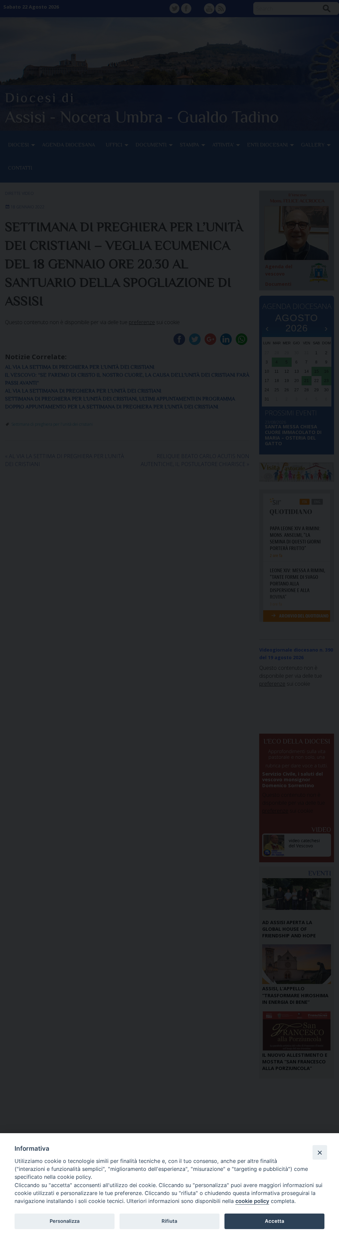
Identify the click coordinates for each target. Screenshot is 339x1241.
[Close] (320, 1152)
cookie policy (252, 1201)
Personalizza (64, 1221)
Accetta (274, 1221)
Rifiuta (169, 1221)
